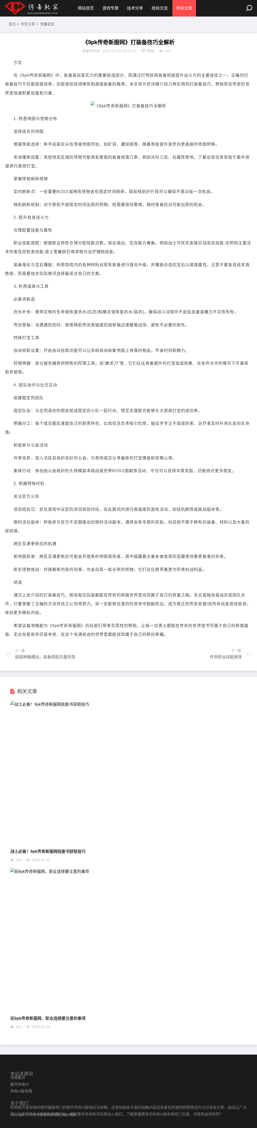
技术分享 (135, 8)
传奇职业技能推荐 (226, 657)
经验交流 (160, 8)
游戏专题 (110, 8)
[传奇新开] (39, 8)
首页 (12, 24)
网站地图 (68, 1114)
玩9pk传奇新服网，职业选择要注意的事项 (48, 1018)
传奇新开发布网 (48, 1114)
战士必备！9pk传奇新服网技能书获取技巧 (48, 851)
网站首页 (86, 8)
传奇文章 (184, 8)
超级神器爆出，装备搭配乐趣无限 (45, 657)
